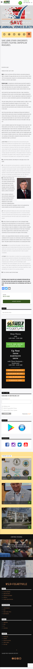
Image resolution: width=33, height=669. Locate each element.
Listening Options (6, 608)
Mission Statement (6, 592)
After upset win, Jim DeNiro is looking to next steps (17, 493)
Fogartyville (5, 622)
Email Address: (6, 399)
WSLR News (13, 22)
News (14, 10)
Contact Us (5, 597)
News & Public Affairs (7, 612)
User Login (5, 644)
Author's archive (16, 301)
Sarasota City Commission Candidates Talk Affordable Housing (16, 546)
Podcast (18, 10)
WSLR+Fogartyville (16, 584)
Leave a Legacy (6, 642)
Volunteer (5, 639)
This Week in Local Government (17, 468)
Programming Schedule (7, 595)
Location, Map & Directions (8, 599)
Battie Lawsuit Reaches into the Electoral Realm (17, 566)
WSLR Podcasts (6, 614)
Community (5, 628)
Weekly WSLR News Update (10, 410)
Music (4, 610)
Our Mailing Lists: (6, 406)
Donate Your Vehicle (7, 640)
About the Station (6, 594)
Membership (5, 637)
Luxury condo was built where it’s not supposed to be (17, 518)
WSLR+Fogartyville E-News (10, 408)
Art (3, 626)
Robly (29, 413)
